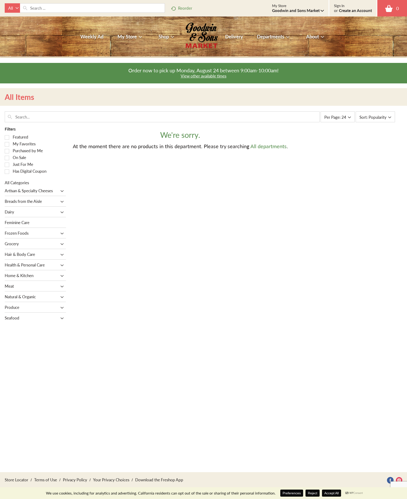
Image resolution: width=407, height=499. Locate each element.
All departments (268, 146)
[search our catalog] (25, 8)
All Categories (17, 182)
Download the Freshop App (159, 480)
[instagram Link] (399, 480)
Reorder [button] (185, 8)
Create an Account (355, 10)
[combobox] (12, 8)
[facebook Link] (390, 480)
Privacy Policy (75, 480)
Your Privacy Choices (111, 480)
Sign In (339, 5)
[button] (298, 10)
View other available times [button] (203, 76)
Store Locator (16, 480)
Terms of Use (45, 480)
